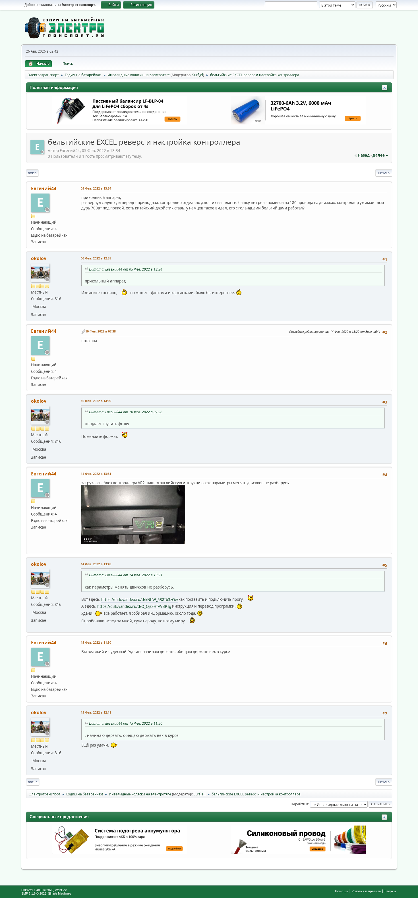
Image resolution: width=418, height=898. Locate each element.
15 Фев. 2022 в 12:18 (96, 712)
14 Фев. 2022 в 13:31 (96, 473)
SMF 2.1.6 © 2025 (33, 893)
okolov (38, 258)
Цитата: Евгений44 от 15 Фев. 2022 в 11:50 (125, 723)
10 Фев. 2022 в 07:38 (100, 331)
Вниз (32, 173)
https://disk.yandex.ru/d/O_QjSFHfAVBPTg (134, 606)
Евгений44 (43, 188)
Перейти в (299, 804)
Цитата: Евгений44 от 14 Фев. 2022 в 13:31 (125, 575)
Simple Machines (59, 893)
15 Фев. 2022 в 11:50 (96, 642)
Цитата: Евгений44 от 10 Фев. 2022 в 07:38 (125, 411)
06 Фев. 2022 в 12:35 (96, 258)
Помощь (341, 891)
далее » (380, 155)
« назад (362, 155)
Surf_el (197, 74)
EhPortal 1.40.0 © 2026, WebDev (44, 890)
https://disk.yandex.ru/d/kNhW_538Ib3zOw (139, 599)
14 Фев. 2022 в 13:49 (96, 564)
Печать (384, 173)
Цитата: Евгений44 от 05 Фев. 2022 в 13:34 (125, 269)
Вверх (33, 781)
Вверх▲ (390, 891)
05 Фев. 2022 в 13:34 (96, 188)
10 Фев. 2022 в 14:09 (96, 401)
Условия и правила (366, 891)
